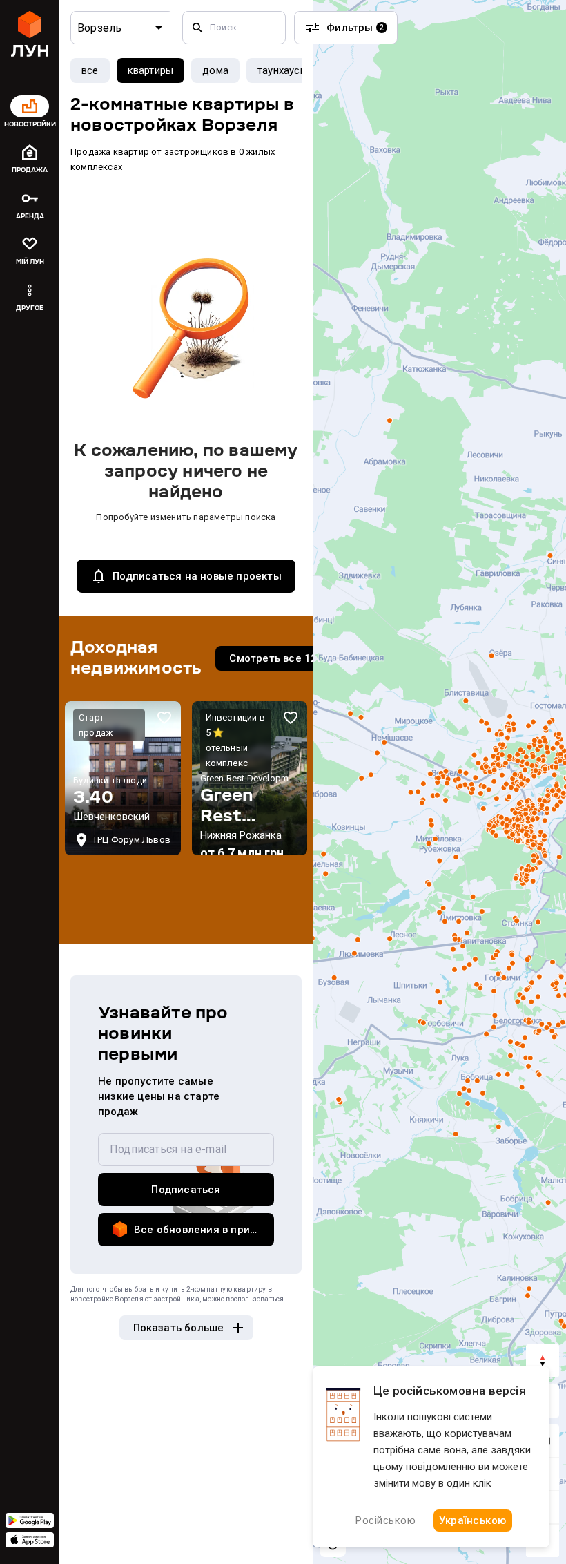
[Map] (439, 782)
